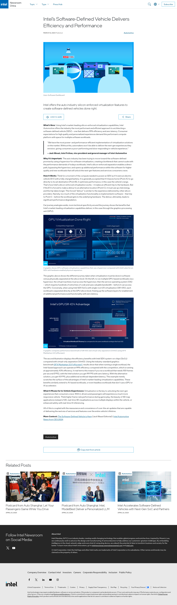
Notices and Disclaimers (62, 594)
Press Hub (57, 4)
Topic (32, 4)
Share (128, 117)
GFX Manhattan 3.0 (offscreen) (68, 364)
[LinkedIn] (43, 579)
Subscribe (168, 4)
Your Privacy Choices (138, 587)
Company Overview (36, 572)
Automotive (129, 33)
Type (44, 4)
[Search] (149, 4)
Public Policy (125, 572)
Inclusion (113, 572)
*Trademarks (61, 587)
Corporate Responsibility (95, 572)
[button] (53, 117)
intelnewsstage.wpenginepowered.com (107, 545)
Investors (67, 572)
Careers (77, 572)
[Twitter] (8, 548)
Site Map (113, 587)
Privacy (81, 587)
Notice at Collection (159, 587)
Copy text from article (90, 449)
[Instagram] (57, 579)
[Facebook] (29, 579)
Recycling (123, 587)
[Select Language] (157, 4)
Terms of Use (48, 587)
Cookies (72, 587)
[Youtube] (14, 548)
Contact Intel (54, 572)
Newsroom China (15, 4)
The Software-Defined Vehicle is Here (75, 416)
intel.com (129, 545)
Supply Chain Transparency (97, 587)
